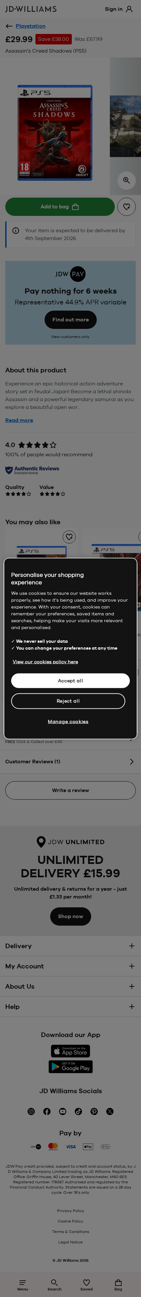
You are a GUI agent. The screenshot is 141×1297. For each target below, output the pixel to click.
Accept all (70, 680)
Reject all (68, 701)
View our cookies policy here (45, 661)
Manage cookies (68, 721)
